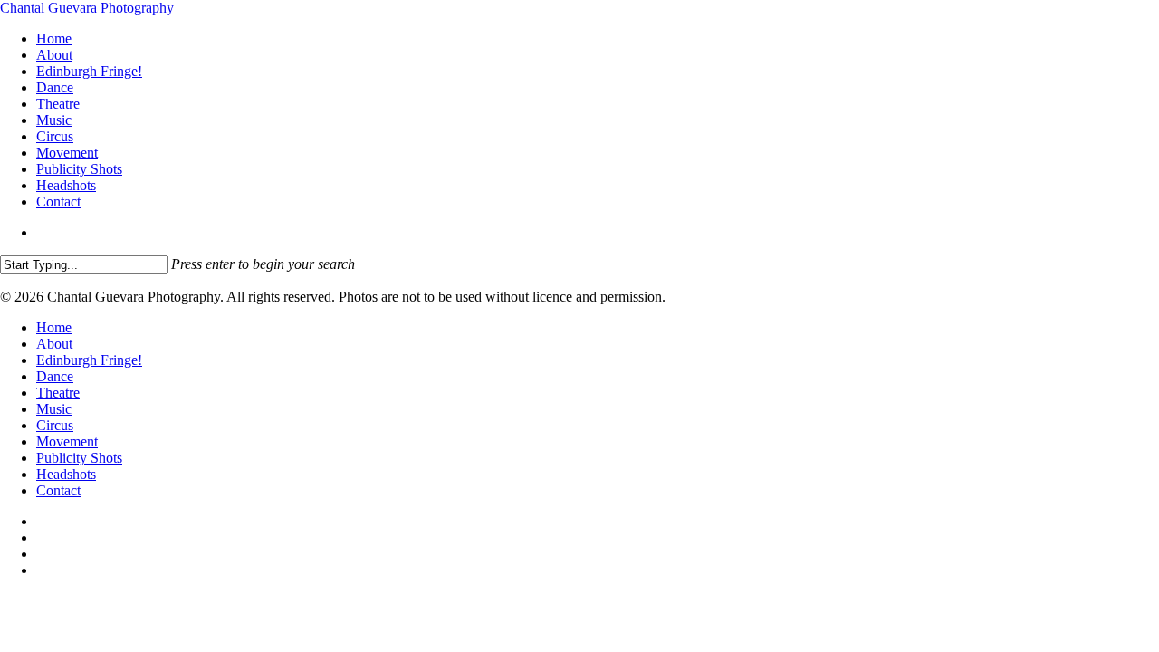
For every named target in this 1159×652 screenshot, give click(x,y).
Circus (54, 425)
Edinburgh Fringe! (89, 360)
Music (54, 409)
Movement (67, 441)
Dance (54, 376)
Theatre (58, 392)
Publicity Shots (79, 457)
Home (54, 327)
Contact (58, 490)
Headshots (66, 474)
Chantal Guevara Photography (87, 7)
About (54, 343)
